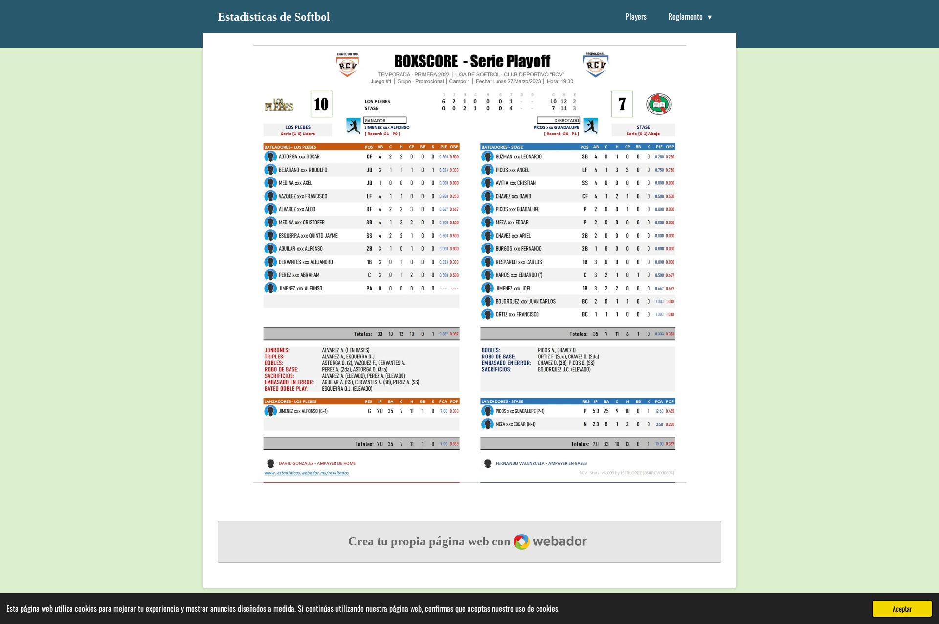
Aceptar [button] (902, 608)
